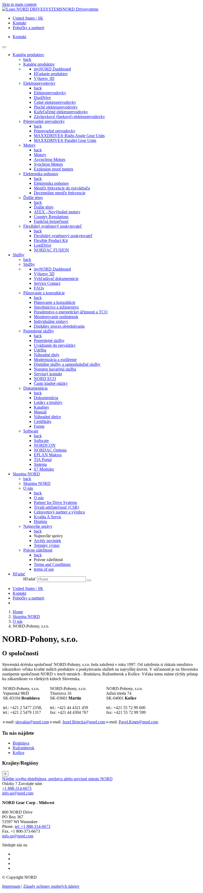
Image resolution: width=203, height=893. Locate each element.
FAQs (39, 288)
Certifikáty (43, 421)
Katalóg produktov (39, 64)
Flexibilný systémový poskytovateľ (52, 226)
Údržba (40, 350)
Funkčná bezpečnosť (51, 221)
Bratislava (21, 743)
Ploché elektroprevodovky (56, 107)
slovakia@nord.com (32, 722)
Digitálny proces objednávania (59, 326)
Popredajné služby (38, 331)
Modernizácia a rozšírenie (55, 359)
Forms (39, 426)
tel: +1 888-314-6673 (32, 826)
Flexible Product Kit (51, 240)
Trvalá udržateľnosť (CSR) (56, 507)
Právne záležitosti (37, 550)
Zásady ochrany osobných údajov (51, 886)
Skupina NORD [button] (26, 474)
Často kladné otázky (51, 383)
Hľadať (29, 579)
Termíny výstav (47, 545)
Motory (29, 145)
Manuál (40, 412)
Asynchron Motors (49, 159)
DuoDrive (42, 97)
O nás (28, 488)
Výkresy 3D (44, 78)
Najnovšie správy (37, 526)
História (40, 521)
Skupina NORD (36, 483)
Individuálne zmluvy (51, 321)
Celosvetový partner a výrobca (59, 512)
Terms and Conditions (52, 564)
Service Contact (47, 283)
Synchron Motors (48, 164)
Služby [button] (18, 254)
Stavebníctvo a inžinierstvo (56, 307)
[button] (19, 574)
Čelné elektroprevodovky (55, 102)
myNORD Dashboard (52, 69)
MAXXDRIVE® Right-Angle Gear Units (69, 135)
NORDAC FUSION (51, 250)
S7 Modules (44, 469)
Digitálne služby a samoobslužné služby (67, 364)
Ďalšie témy (33, 197)
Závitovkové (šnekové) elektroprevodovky (69, 116)
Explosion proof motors (53, 169)
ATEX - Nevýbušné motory (57, 212)
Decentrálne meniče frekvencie (59, 193)
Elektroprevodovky (39, 83)
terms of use (44, 569)
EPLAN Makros (48, 455)
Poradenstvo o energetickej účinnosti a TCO (71, 312)
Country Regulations (51, 216)
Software (30, 431)
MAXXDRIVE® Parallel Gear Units (65, 140)
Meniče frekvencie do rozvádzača (62, 188)
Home (18, 612)
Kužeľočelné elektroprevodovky (61, 112)
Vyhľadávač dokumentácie (56, 278)
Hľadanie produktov (51, 73)
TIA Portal (43, 459)
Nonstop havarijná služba (55, 369)
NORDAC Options (50, 450)
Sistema (40, 464)
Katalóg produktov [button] (28, 54)
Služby (29, 264)
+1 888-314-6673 (16, 788)
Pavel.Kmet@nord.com (138, 722)
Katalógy (41, 407)
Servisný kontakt (48, 374)
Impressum (11, 886)
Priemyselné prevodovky (44, 121)
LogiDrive (42, 245)
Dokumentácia (35, 388)
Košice (18, 752)
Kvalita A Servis (47, 517)
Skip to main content (19, 4)
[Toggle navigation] (4, 47)
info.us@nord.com (17, 793)
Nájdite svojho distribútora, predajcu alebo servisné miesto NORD (57, 779)
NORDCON (45, 445)
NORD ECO (45, 378)
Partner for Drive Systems (55, 502)
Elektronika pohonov (40, 174)
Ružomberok (23, 748)
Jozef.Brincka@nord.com (83, 722)
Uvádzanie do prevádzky (55, 345)
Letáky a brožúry (48, 402)
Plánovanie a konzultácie (44, 293)
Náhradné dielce (47, 416)
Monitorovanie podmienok (56, 316)
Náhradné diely (46, 355)
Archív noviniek (47, 540)
